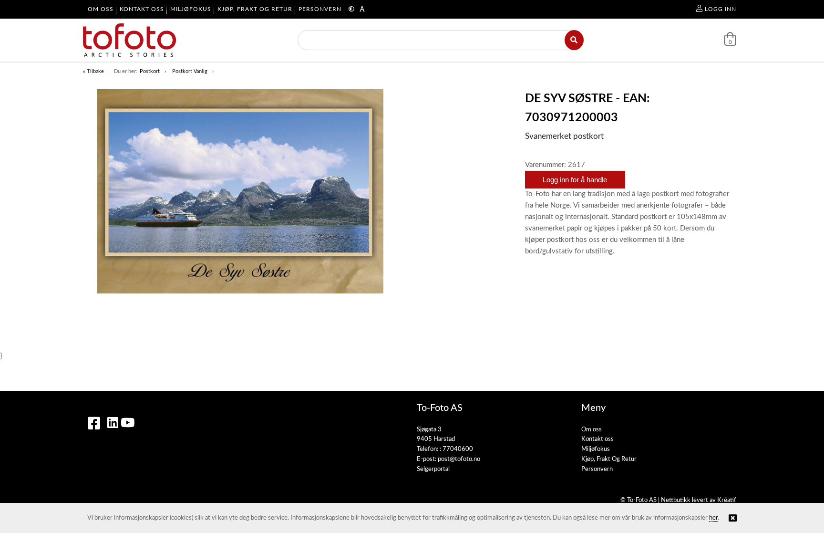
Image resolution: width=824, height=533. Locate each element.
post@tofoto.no (459, 459)
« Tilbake (93, 71)
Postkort (150, 71)
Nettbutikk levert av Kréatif (698, 500)
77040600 (458, 449)
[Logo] (129, 40)
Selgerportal (433, 469)
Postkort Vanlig (189, 71)
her (713, 518)
